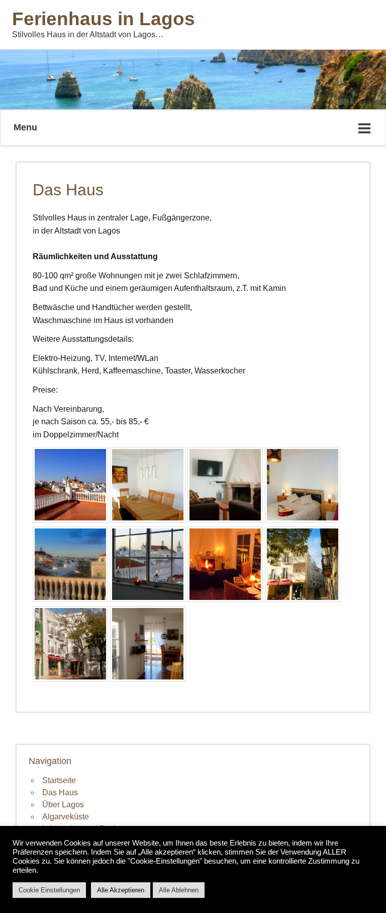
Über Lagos (63, 804)
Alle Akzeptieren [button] (120, 890)
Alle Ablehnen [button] (179, 890)
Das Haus (60, 792)
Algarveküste (65, 816)
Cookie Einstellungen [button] (49, 890)
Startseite (59, 780)
